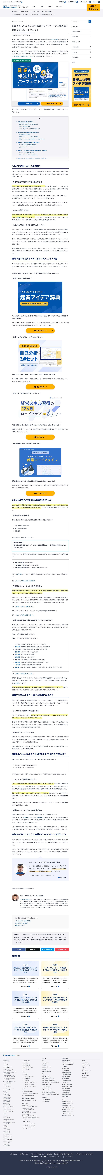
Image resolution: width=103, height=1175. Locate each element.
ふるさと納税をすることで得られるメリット (29, 128)
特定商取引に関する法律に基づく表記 (63, 1154)
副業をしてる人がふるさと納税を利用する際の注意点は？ (32, 150)
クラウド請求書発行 (9, 1082)
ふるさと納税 (54, 39)
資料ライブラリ (85, 1063)
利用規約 (49, 1154)
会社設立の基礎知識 (66, 1080)
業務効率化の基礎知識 (67, 1086)
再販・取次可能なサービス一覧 (29, 1100)
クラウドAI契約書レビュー (28, 1076)
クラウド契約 (25, 1074)
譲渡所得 (17, 662)
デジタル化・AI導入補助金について (30, 1093)
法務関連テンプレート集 (67, 1109)
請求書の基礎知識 (66, 1076)
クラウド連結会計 (6, 1104)
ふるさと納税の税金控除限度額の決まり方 (28, 132)
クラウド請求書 (9, 1079)
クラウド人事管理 (6, 1116)
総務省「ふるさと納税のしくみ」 (25, 607)
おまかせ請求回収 (26, 1065)
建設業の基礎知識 (66, 1090)
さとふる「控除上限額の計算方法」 (26, 581)
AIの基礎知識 (65, 1096)
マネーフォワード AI (28, 1127)
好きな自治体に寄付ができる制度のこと (28, 124)
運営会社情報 (13, 1154)
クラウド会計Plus (7, 1066)
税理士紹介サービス (46, 1067)
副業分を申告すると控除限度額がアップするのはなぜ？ (32, 139)
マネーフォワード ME (86, 1069)
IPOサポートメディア (47, 1089)
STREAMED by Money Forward (29, 1112)
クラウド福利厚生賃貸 (7, 1138)
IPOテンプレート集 (66, 1113)
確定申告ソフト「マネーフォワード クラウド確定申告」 (26, 11)
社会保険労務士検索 (46, 1071)
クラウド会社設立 (26, 1078)
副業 (73, 62)
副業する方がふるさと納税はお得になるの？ (29, 142)
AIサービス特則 (69, 1157)
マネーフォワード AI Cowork (29, 1124)
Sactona (31, 1118)
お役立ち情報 (75, 47)
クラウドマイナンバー (7, 1135)
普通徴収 (25, 817)
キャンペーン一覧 (86, 1065)
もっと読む (63, 878)
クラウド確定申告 (9, 1073)
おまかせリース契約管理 (27, 1067)
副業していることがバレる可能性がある (28, 155)
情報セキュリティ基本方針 (38, 1154)
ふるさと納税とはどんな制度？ (26, 122)
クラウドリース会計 (8, 1070)
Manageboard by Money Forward (29, 1115)
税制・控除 (75, 37)
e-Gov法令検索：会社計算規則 (22, 921)
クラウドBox (8, 1107)
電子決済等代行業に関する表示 (38, 1157)
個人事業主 (75, 57)
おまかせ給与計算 (26, 1069)
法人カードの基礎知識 (67, 1084)
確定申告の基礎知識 (47, 11)
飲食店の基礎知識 (66, 1088)
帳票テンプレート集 (66, 1105)
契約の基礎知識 (65, 1078)
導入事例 (44, 1065)
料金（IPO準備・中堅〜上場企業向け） (50, 1082)
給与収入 (19, 574)
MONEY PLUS (86, 1073)
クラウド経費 (6, 1092)
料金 (34, 6)
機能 (42, 6)
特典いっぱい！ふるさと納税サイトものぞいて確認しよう (32, 158)
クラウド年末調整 (6, 1129)
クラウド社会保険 (7, 1132)
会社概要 (61, 2)
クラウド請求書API (46, 1099)
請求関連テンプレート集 (67, 1101)
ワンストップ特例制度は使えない (27, 152)
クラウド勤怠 (8, 1120)
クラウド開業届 (25, 1080)
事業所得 (17, 652)
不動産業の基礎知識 (66, 1094)
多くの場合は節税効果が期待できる (27, 144)
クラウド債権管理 (8, 1088)
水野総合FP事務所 (25, 899)
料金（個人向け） (46, 1076)
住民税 (19, 217)
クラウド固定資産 (7, 1098)
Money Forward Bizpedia (68, 1063)
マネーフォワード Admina (28, 1084)
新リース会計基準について (28, 1095)
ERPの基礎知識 (65, 1068)
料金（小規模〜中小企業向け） (49, 1080)
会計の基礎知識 (65, 1070)
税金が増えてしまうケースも (26, 147)
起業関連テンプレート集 (67, 1111)
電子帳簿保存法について (27, 1091)
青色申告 (50, 6)
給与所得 (17, 654)
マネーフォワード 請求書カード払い (30, 1106)
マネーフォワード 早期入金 (28, 1109)
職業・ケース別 (76, 42)
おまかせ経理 (25, 1063)
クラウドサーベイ (7, 1142)
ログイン (95, 2)
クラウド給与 (5, 1126)
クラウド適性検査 (6, 1145)
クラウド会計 (5, 1063)
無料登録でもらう (52, 104)
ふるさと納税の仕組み (24, 126)
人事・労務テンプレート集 (68, 1107)
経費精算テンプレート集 (67, 1103)
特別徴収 (40, 817)
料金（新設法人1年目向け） (48, 1078)
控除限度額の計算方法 (24, 134)
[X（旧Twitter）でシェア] (33, 949)
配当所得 (17, 647)
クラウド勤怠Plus (9, 1123)
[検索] (90, 21)
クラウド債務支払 (6, 1095)
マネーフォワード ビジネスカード (29, 1082)
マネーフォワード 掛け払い (8, 1110)
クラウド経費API (45, 1101)
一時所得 (17, 665)
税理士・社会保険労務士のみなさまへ (50, 1094)
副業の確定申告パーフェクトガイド (24, 56)
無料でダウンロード (40, 331)
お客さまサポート (84, 2)
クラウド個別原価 (7, 1101)
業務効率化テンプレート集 (68, 1115)
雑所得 (17, 667)
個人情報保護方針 (24, 1154)
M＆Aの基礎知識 (65, 1092)
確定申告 (16, 683)
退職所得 (17, 657)
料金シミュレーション (47, 1084)
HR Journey (84, 1077)
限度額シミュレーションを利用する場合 (28, 136)
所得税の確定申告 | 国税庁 (21, 923)
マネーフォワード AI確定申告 (9, 1076)
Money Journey (85, 1075)
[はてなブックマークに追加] (47, 949)
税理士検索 (44, 1069)
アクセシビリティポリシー (55, 1157)
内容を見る (29, 104)
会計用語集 (64, 1066)
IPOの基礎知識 (65, 1082)
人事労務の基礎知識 (66, 1074)
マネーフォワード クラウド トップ (12, 2)
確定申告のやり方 (76, 31)
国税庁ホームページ (20, 925)
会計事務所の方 (72, 2)
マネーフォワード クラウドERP (29, 1086)
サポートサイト (45, 1063)
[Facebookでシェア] (19, 949)
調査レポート (85, 1067)
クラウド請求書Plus (7, 1085)
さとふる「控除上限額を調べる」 (25, 615)
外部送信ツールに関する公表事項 (84, 1154)
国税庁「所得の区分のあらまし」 (25, 674)
